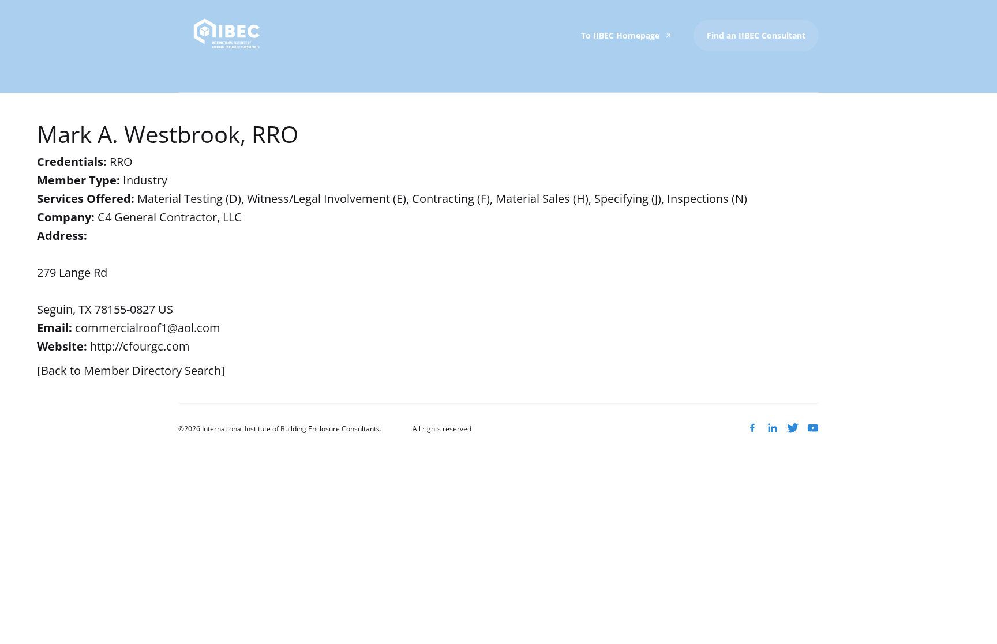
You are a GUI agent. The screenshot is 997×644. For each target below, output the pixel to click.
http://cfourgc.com (140, 346)
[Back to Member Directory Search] (131, 370)
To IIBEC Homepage (621, 35)
